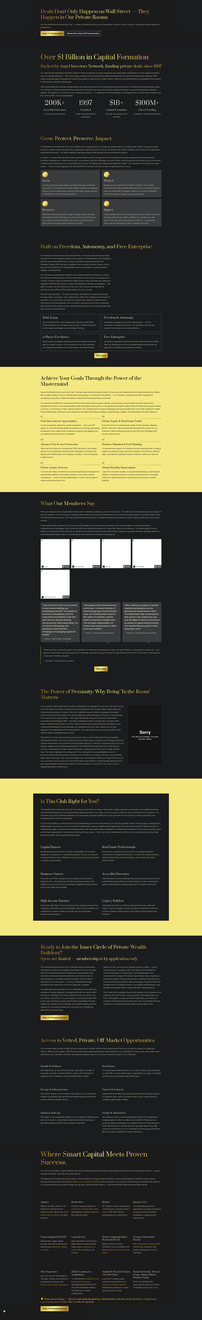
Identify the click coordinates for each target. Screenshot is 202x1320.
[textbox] (101, 660)
